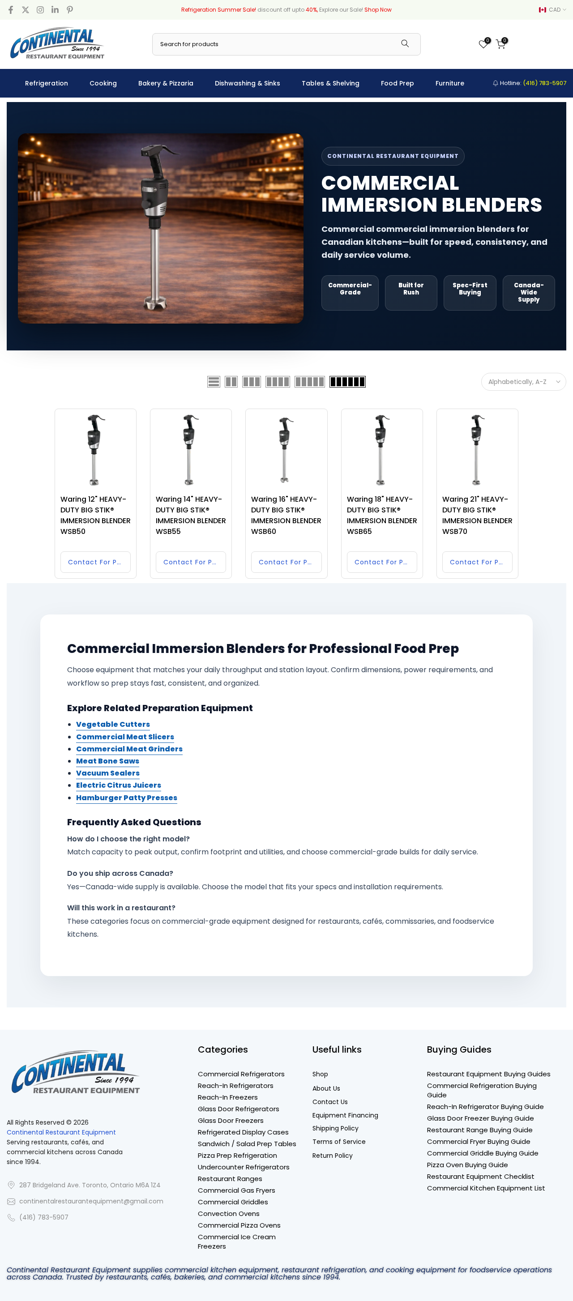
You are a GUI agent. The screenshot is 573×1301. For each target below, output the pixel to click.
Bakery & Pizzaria (165, 83)
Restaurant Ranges (230, 1178)
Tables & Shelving (330, 83)
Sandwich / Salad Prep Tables (247, 1143)
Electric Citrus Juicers (118, 785)
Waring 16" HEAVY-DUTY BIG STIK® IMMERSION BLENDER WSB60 (286, 515)
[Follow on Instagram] (40, 9)
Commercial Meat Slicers (125, 737)
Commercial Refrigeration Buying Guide (482, 1090)
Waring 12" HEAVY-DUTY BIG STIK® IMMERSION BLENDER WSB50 (95, 515)
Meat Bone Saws (107, 761)
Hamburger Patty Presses (126, 798)
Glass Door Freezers (231, 1120)
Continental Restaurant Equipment (61, 1132)
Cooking (103, 83)
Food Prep (397, 83)
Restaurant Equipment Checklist (481, 1176)
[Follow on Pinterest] (70, 9)
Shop (320, 1074)
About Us (326, 1088)
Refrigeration (46, 83)
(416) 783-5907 (43, 1217)
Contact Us (330, 1102)
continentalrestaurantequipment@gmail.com (91, 1201)
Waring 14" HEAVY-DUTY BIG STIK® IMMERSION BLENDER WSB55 (191, 515)
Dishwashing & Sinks (247, 83)
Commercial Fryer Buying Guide (478, 1141)
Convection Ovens (229, 1213)
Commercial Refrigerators (241, 1074)
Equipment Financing (345, 1115)
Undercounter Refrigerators (244, 1167)
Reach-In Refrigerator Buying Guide (485, 1106)
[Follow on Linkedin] (55, 9)
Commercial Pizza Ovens (239, 1225)
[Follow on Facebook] (11, 9)
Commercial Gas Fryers (236, 1190)
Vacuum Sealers (108, 773)
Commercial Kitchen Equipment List (486, 1188)
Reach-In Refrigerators (236, 1085)
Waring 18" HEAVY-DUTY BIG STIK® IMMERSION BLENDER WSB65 (382, 515)
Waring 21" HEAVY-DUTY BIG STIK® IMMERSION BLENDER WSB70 (477, 515)
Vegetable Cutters (113, 724)
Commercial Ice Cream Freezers (237, 1241)
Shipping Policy (335, 1128)
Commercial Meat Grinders (129, 749)
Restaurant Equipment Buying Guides (489, 1074)
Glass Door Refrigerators (238, 1108)
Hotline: (532, 83)
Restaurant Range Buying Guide (480, 1130)
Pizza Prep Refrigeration (237, 1155)
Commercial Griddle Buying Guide (483, 1153)
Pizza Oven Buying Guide (467, 1164)
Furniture (450, 83)
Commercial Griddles (233, 1202)
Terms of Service (339, 1142)
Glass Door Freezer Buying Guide (480, 1118)
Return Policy (332, 1156)
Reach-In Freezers (228, 1097)
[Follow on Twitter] (25, 9)
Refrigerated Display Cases (243, 1132)
